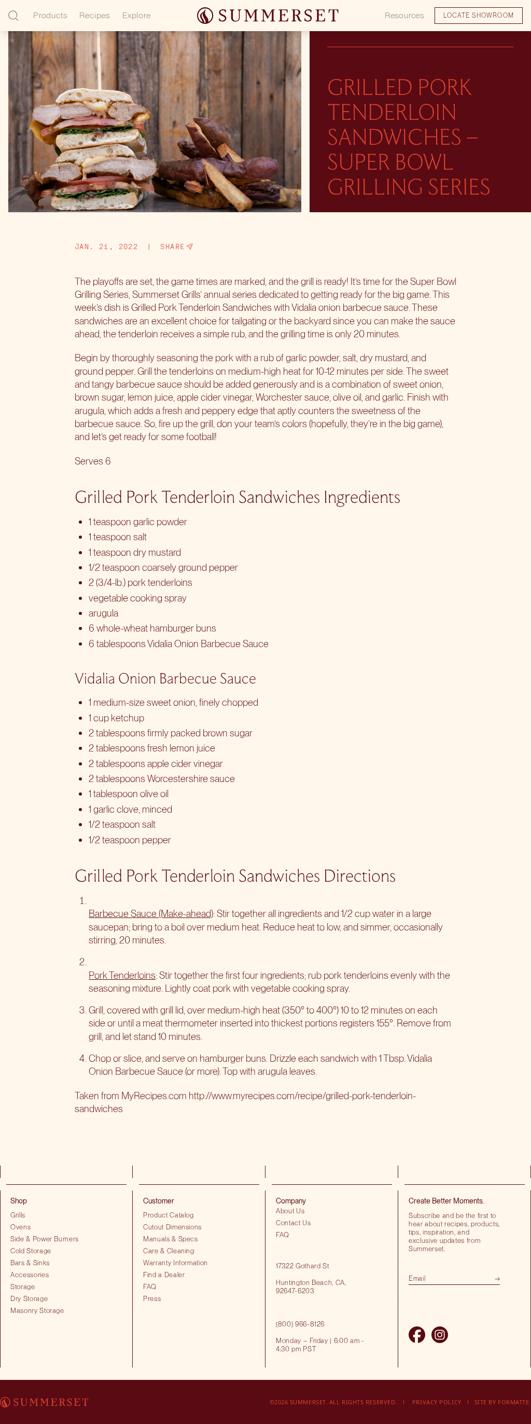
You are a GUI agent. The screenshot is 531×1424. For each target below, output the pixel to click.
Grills (17, 1215)
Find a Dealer (164, 1274)
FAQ (150, 1286)
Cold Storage (30, 1251)
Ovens (20, 1227)
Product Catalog (168, 1215)
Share (172, 246)
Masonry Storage (37, 1310)
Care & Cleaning (168, 1251)
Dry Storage (29, 1298)
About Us (290, 1211)
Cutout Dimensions (172, 1227)
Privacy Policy (437, 1402)
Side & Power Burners (44, 1239)
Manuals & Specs (170, 1239)
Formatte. (514, 1402)
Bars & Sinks (30, 1262)
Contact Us (293, 1222)
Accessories (29, 1274)
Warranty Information (175, 1262)
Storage (22, 1286)
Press (152, 1298)
